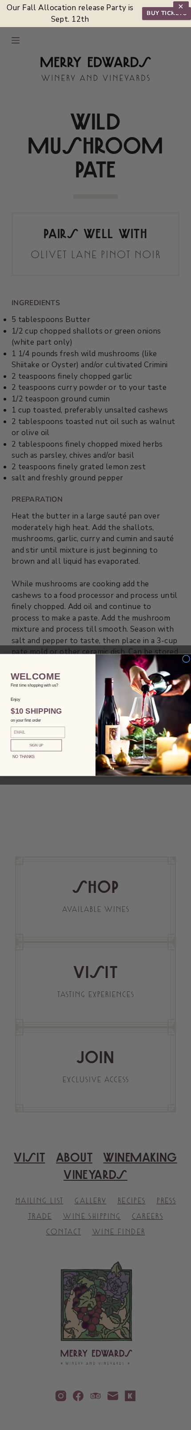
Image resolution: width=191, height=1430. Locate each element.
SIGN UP (36, 745)
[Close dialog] (186, 659)
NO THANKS (23, 756)
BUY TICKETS (167, 13)
